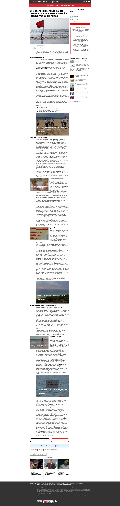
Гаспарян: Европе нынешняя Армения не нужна (80, 80)
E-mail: (71, 11)
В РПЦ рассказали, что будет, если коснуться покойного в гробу (82, 97)
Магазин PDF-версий (80, 483)
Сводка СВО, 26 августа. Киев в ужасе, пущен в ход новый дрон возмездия (80, 40)
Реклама (38, 483)
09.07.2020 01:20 (33, 8)
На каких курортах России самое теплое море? (51, 296)
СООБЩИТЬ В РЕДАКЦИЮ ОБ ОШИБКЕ (64, 484)
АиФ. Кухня (74, 21)
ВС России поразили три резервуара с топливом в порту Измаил (80, 36)
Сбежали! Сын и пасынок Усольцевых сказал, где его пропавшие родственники (83, 69)
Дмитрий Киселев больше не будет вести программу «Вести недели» (82, 92)
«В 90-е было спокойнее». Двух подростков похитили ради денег (82, 65)
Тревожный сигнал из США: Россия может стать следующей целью (82, 84)
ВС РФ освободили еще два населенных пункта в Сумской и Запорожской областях (80, 45)
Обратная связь (40, 484)
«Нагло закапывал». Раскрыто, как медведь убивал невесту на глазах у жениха (83, 61)
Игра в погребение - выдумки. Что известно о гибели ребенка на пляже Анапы (52, 128)
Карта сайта (53, 484)
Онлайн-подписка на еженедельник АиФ (60, 483)
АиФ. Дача (74, 17)
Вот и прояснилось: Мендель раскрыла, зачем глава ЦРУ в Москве (82, 88)
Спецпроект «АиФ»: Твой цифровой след (60, 5)
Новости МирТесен (75, 101)
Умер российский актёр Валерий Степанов (81, 76)
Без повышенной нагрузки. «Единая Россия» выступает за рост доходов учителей (80, 30)
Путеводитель (47, 484)
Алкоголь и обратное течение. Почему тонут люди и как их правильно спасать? (52, 390)
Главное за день (75, 16)
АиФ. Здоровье (75, 19)
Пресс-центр (72, 483)
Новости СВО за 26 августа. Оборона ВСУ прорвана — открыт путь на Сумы (80, 50)
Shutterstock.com (40, 45)
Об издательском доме (46, 483)
